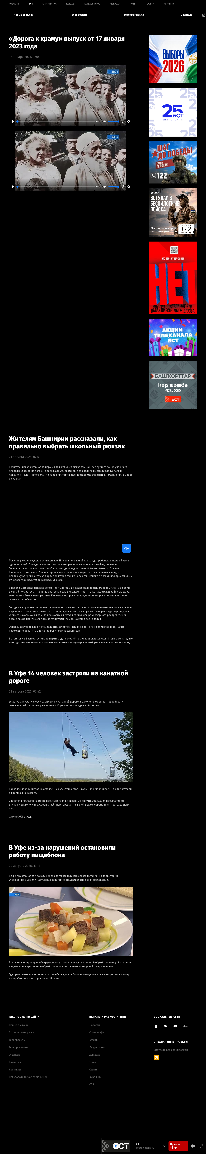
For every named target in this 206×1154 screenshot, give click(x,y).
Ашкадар (115, 3)
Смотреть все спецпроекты (171, 1049)
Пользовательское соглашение (28, 1077)
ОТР (91, 1084)
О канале (186, 14)
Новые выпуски (23, 14)
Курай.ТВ (169, 3)
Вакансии (15, 1062)
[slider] (55, 121)
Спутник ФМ (49, 3)
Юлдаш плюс (92, 3)
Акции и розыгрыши (21, 1032)
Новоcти (14, 3)
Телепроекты (78, 14)
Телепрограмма (134, 14)
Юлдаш (70, 3)
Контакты (15, 1069)
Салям (150, 3)
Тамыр (133, 3)
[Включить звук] (126, 548)
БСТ (31, 3)
